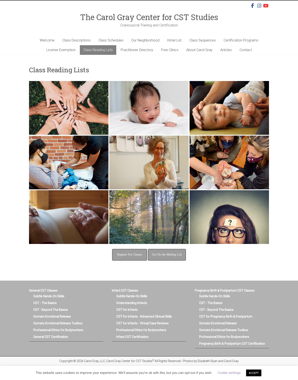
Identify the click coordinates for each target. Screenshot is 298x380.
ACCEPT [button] (254, 373)
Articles (226, 50)
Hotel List (174, 40)
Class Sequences (202, 40)
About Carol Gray (199, 50)
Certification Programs (241, 40)
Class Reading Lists (98, 50)
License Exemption (60, 50)
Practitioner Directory (137, 50)
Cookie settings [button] (229, 373)
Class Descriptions (76, 40)
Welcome (47, 40)
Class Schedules (110, 40)
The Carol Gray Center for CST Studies (149, 17)
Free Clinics (169, 50)
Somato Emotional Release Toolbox (57, 323)
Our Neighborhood (145, 40)
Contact (246, 50)
